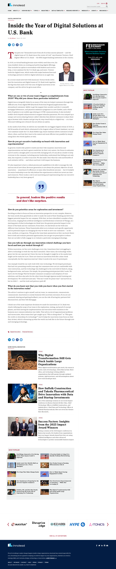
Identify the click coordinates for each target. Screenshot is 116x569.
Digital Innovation (14, 18)
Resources (103, 10)
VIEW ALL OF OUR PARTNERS (58, 536)
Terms (46, 562)
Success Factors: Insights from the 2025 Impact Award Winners (53, 424)
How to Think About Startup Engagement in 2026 (58, 472)
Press (34, 562)
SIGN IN (103, 3)
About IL (16, 10)
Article (40, 351)
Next (108, 524)
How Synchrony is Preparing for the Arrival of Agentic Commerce (28, 481)
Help (29, 562)
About (10, 562)
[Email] (21, 44)
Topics (36, 10)
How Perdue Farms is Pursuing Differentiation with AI (59, 464)
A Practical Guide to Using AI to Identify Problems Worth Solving (60, 455)
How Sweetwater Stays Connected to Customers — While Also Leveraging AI (60, 482)
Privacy (40, 562)
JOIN (98, 3)
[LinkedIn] (9, 44)
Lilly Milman (13, 38)
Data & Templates (57, 10)
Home (9, 10)
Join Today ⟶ (51, 558)
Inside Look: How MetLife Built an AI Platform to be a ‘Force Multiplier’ (27, 464)
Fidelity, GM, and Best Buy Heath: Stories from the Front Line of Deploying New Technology (27, 491)
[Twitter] (13, 44)
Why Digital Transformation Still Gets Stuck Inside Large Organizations (54, 360)
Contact (23, 562)
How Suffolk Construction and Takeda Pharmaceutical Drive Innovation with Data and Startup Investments (56, 393)
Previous (8, 524)
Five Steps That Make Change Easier (28, 472)
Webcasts (85, 10)
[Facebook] (17, 44)
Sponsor (16, 562)
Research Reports (72, 10)
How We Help (26, 10)
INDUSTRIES (44, 10)
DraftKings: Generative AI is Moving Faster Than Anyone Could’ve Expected (28, 455)
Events (94, 10)
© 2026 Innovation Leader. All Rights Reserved (22, 565)
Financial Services (27, 332)
